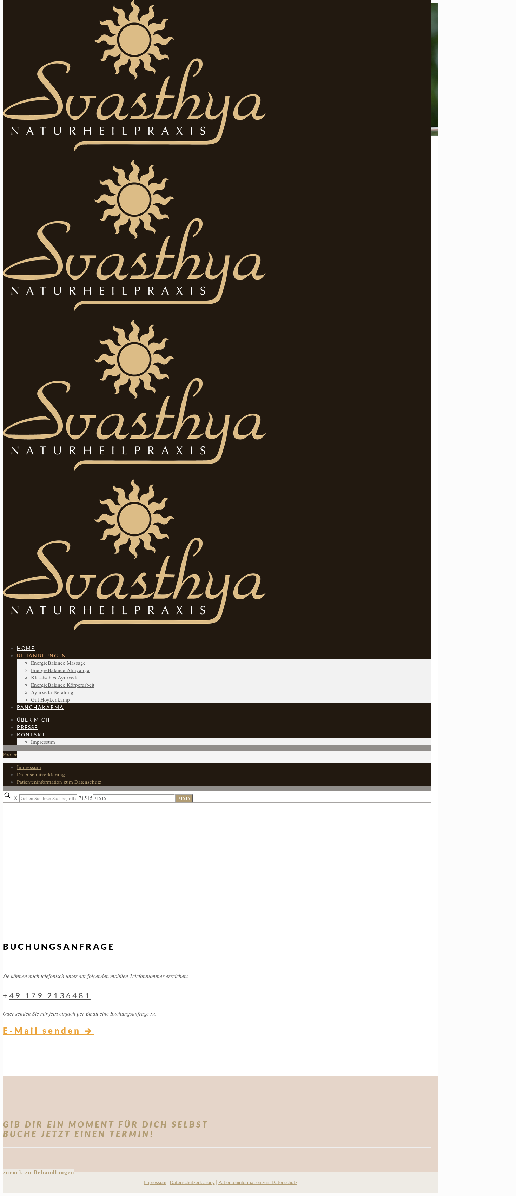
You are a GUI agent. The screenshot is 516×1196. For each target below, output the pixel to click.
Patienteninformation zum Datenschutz (257, 1182)
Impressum (155, 1182)
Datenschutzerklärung (192, 1182)
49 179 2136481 (50, 995)
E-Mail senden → (48, 1030)
